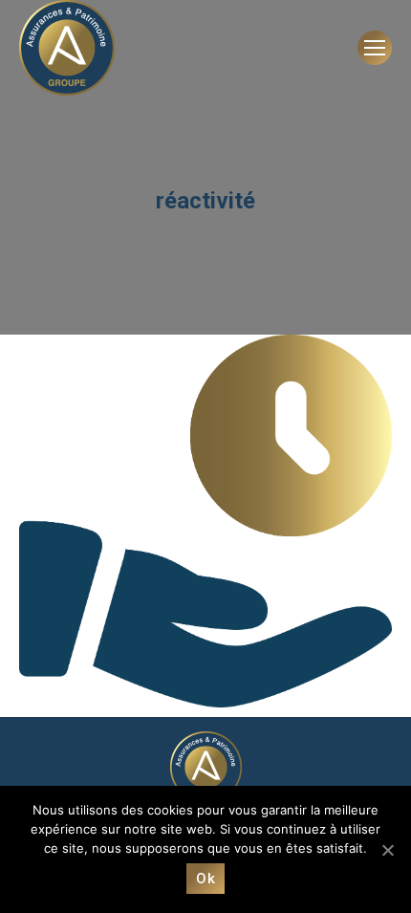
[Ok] (387, 849)
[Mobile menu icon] (374, 48)
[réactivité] (205, 521)
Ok (205, 878)
